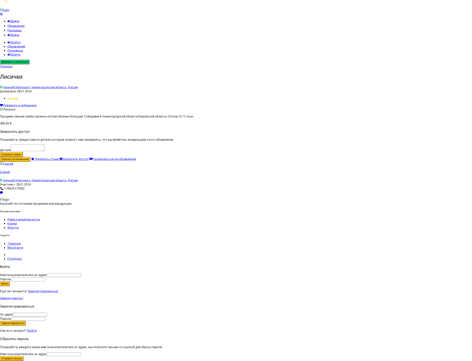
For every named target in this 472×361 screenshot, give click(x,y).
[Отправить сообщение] (1, 192)
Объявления (16, 26)
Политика (14, 259)
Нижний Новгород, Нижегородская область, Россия (40, 87)
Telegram (14, 244)
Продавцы (14, 30)
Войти (32, 331)
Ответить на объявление (15, 159)
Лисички (6, 66)
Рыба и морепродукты (23, 219)
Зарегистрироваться (43, 291)
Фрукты (13, 227)
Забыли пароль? (11, 298)
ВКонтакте (15, 248)
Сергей (5, 172)
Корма (12, 223)
